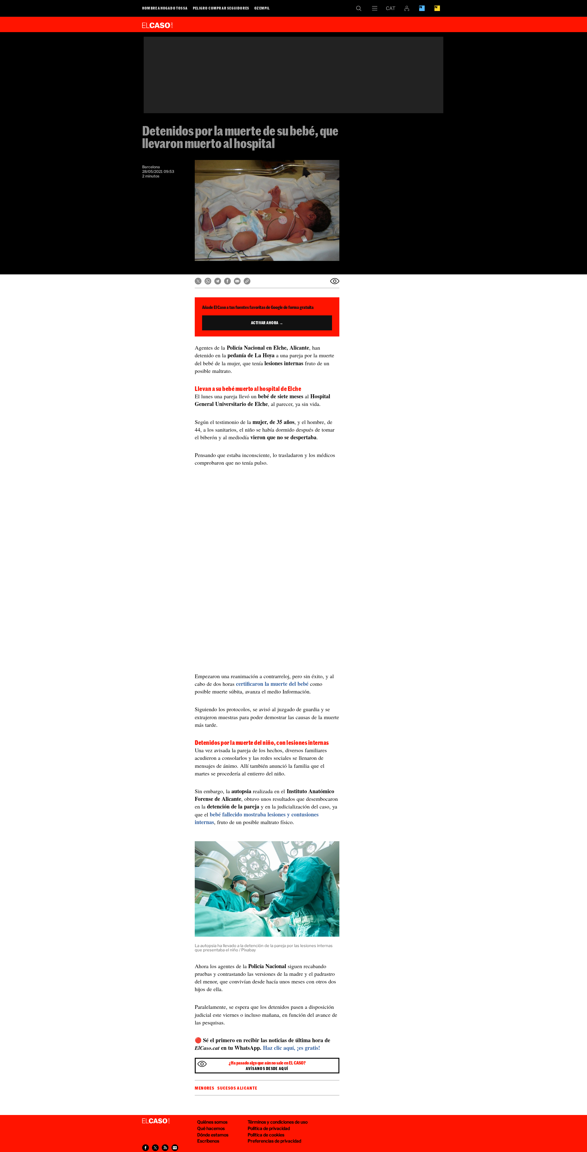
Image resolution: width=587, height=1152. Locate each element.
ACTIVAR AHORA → (267, 323)
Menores (204, 1088)
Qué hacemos (211, 1128)
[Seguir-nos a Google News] (175, 1147)
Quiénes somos (212, 1121)
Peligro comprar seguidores (221, 8)
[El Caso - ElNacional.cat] (156, 1121)
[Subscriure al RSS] (165, 1147)
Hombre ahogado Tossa (165, 8)
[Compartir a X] (155, 1147)
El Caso (157, 24)
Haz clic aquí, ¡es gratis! (291, 1048)
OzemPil (262, 8)
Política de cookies (266, 1134)
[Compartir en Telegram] (217, 281)
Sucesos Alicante (237, 1088)
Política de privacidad (269, 1128)
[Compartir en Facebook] (227, 281)
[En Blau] (422, 8)
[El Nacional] (437, 8)
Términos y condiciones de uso (278, 1121)
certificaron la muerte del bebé (272, 684)
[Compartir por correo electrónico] (237, 281)
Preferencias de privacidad (274, 1140)
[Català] (390, 8)
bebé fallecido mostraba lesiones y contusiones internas (257, 818)
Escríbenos (208, 1140)
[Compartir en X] (198, 281)
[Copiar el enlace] (247, 281)
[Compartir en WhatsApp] (208, 281)
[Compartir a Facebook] (145, 1147)
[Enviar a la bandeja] (334, 281)
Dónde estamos (212, 1134)
